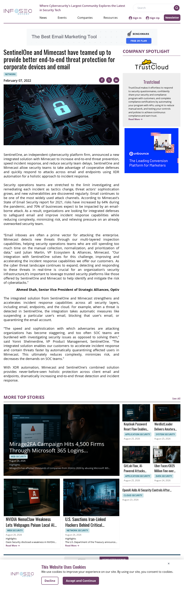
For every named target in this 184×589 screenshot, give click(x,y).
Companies (85, 18)
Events (62, 18)
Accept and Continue (81, 581)
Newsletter (172, 17)
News (43, 18)
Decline (50, 581)
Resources (111, 18)
